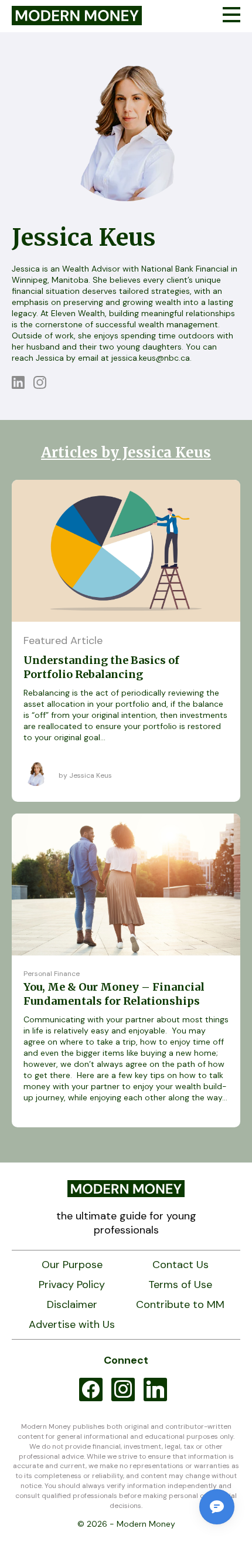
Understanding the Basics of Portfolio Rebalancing (101, 667)
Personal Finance (51, 973)
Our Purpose (72, 1264)
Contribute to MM (180, 1304)
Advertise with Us (72, 1324)
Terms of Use (180, 1284)
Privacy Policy (72, 1284)
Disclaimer (72, 1304)
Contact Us (180, 1264)
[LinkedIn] (22, 385)
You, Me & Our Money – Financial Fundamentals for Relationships (114, 994)
